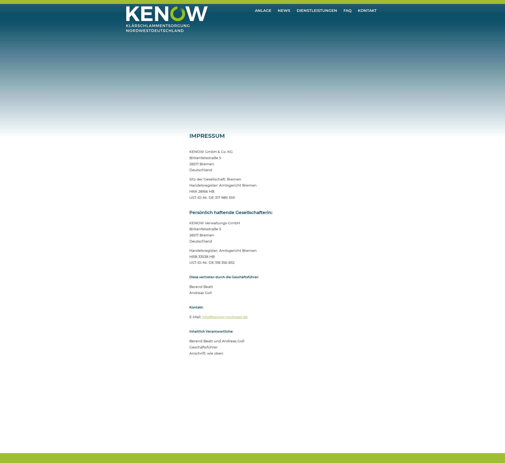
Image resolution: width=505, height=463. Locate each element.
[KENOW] (167, 10)
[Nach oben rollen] (496, 454)
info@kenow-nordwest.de (225, 317)
